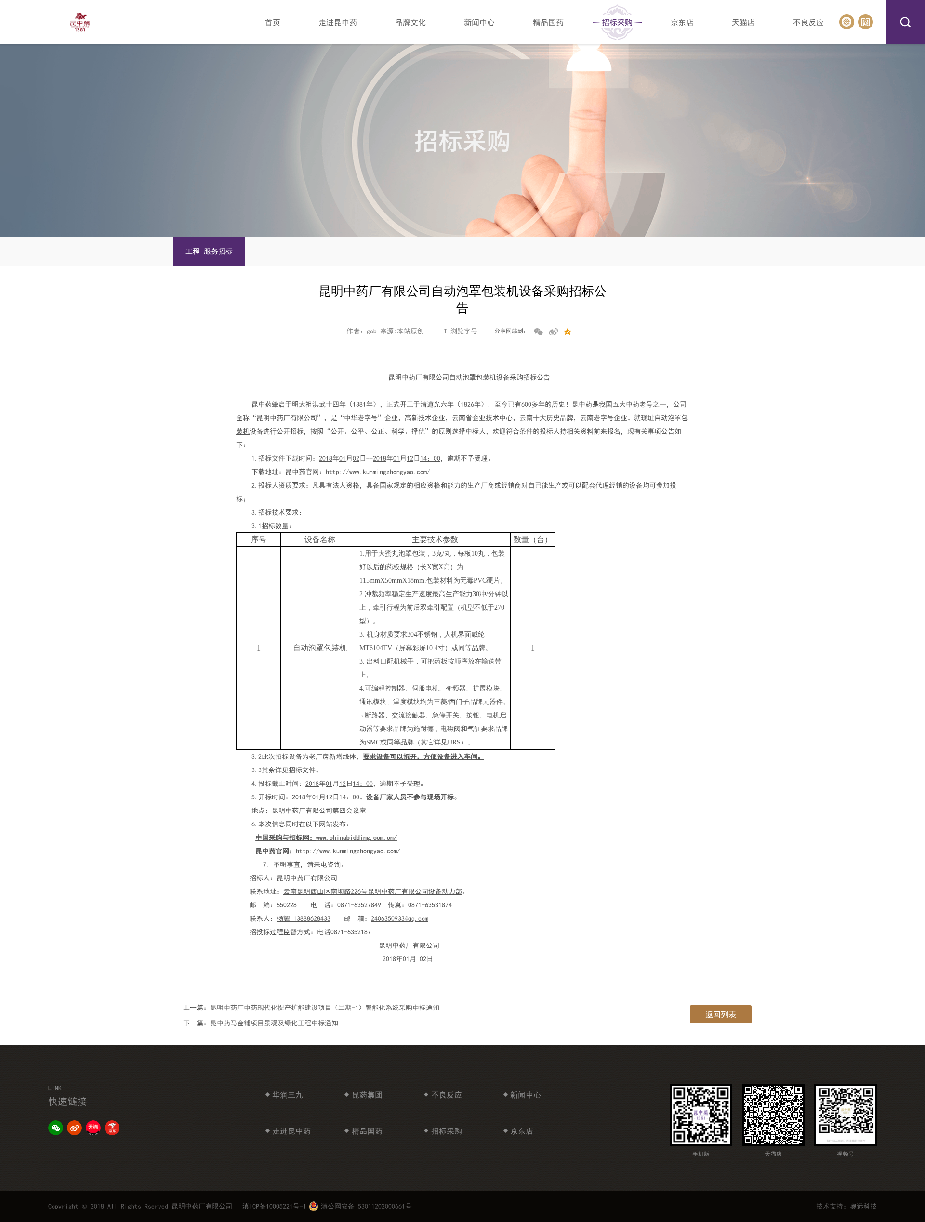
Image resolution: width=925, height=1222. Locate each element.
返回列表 (720, 1014)
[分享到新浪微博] (555, 333)
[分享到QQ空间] (570, 333)
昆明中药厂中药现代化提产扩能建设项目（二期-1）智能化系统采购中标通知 (324, 1007)
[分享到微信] (540, 333)
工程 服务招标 (209, 251)
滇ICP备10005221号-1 (274, 1206)
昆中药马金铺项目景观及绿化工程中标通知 (274, 1023)
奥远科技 (863, 1206)
